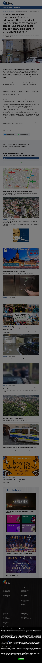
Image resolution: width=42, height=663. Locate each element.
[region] (21, 645)
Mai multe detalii (31, 634)
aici (8, 641)
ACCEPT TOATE (21, 658)
